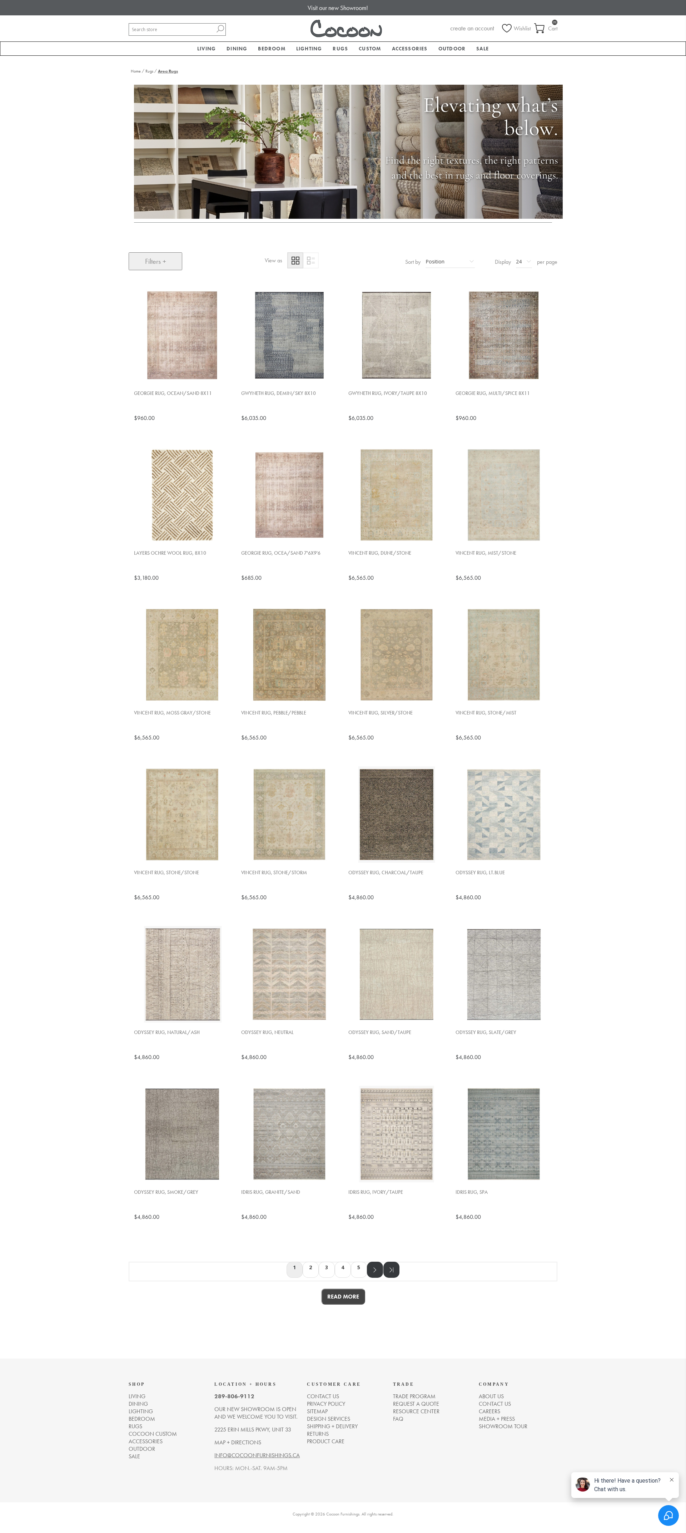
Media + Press (497, 1419)
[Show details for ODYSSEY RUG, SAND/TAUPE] (396, 974)
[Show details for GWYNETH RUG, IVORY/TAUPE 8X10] (396, 335)
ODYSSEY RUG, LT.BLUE (480, 872)
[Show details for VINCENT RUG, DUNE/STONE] (396, 495)
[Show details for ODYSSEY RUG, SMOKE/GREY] (182, 1134)
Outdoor (142, 1449)
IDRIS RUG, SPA (472, 1192)
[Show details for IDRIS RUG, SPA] (504, 1134)
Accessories (146, 1441)
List (311, 260)
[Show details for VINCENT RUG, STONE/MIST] (504, 655)
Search (220, 29)
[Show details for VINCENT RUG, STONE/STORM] (289, 814)
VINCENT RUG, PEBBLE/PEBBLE (273, 713)
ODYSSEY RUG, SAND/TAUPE (379, 1032)
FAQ (398, 1419)
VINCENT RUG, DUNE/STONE (379, 553)
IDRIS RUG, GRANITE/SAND (270, 1192)
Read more (343, 1296)
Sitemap (317, 1411)
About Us (491, 1396)
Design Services (328, 1419)
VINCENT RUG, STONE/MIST (486, 713)
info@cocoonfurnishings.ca (257, 1455)
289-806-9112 (234, 1396)
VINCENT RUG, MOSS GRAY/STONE (172, 713)
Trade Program (414, 1396)
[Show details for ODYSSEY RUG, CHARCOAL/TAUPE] (396, 814)
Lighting (141, 1411)
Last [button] (391, 1270)
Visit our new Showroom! (338, 8)
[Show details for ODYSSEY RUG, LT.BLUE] (504, 814)
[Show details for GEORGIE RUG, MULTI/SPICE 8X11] (504, 335)
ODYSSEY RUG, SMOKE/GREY (166, 1192)
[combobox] (172, 29)
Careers (489, 1411)
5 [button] (358, 1267)
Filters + (155, 261)
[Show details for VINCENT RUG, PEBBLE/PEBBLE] (289, 655)
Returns (318, 1434)
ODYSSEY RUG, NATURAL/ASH (167, 1032)
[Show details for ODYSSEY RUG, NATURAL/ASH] (182, 974)
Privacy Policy (326, 1404)
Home (136, 71)
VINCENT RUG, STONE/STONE (166, 872)
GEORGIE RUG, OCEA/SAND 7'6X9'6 (280, 553)
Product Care (325, 1441)
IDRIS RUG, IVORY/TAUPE (375, 1192)
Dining (138, 1404)
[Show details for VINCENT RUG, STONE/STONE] (182, 814)
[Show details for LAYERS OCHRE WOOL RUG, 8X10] (182, 495)
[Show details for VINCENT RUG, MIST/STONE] (504, 495)
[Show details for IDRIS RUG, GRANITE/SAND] (289, 1134)
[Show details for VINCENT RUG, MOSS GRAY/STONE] (182, 655)
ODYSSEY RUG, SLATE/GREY (486, 1032)
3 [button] (326, 1267)
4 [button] (342, 1267)
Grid (295, 260)
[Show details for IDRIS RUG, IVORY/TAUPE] (396, 1134)
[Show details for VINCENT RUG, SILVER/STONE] (396, 655)
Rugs (135, 1426)
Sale (134, 1456)
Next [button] (375, 1270)
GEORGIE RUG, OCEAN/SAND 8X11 (173, 393)
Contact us (323, 1396)
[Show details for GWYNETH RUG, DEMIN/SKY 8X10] (289, 335)
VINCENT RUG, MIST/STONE (486, 553)
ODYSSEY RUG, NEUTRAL (267, 1032)
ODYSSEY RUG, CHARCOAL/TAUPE (385, 872)
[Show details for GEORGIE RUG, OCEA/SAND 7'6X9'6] (289, 495)
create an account (472, 28)
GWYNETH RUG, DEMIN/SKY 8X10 (278, 393)
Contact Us (495, 1404)
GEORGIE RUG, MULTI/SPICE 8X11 (493, 393)
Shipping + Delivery (332, 1426)
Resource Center (416, 1411)
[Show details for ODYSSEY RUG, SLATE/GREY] (504, 974)
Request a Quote (416, 1404)
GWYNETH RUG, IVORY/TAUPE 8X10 (387, 393)
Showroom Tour (503, 1426)
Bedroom (142, 1419)
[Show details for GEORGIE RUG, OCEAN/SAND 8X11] (182, 335)
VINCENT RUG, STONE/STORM (274, 872)
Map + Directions (237, 1442)
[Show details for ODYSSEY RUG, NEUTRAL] (289, 974)
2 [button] (310, 1267)
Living (137, 1396)
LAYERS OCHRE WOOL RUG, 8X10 (170, 553)
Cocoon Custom (153, 1434)
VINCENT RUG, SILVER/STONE (380, 713)
